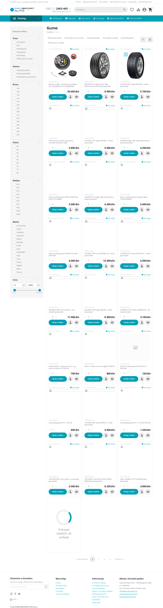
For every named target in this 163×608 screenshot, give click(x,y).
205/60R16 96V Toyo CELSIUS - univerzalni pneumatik (62, 311)
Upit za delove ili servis (118, 2)
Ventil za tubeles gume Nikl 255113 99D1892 (133, 367)
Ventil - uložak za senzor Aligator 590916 (99, 366)
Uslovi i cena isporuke (100, 597)
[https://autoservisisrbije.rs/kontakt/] (11, 599)
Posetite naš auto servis (128, 594)
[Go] (46, 587)
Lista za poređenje (62, 594)
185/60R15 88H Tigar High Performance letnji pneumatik (135, 142)
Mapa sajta (96, 602)
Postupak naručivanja (100, 585)
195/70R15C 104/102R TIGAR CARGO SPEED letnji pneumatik (98, 480)
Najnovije (71, 18)
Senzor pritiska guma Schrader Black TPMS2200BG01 (133, 198)
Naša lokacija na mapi (127, 597)
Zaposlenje (132, 2)
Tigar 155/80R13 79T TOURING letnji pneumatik (133, 480)
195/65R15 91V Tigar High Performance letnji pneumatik (99, 198)
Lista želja (59, 591)
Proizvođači (103, 2)
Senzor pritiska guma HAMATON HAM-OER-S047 (63, 255)
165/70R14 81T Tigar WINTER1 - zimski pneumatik (134, 85)
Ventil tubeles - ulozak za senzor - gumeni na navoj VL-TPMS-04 (62, 367)
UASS (15, 599)
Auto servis (86, 18)
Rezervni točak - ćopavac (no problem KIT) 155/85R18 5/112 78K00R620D (63, 85)
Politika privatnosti (99, 594)
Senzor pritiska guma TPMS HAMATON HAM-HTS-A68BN (63, 198)
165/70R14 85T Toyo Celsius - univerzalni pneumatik (64, 480)
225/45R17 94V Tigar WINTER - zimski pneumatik (98, 311)
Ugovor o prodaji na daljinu (102, 591)
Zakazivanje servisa (90, 2)
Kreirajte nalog (61, 585)
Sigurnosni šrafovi (117, 18)
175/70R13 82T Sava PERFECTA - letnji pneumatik (98, 424)
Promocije (100, 18)
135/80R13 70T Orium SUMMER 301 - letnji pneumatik (135, 311)
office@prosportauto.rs (128, 591)
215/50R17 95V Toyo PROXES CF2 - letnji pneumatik (99, 255)
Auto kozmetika (136, 18)
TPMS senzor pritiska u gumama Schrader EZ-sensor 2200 (61, 142)
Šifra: (50, 49)
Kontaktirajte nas (145, 2)
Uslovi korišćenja (98, 588)
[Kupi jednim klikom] (70, 97)
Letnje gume (57, 18)
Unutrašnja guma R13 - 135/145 (60, 423)
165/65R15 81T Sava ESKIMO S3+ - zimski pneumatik (135, 255)
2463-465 (56, 8)
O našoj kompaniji (99, 583)
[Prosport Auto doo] (22, 10)
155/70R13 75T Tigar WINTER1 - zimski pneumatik (98, 142)
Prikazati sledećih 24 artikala (64, 533)
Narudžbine (60, 588)
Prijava (58, 583)
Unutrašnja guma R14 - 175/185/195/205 (135, 423)
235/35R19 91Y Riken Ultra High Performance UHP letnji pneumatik (97, 85)
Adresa (78, 2)
